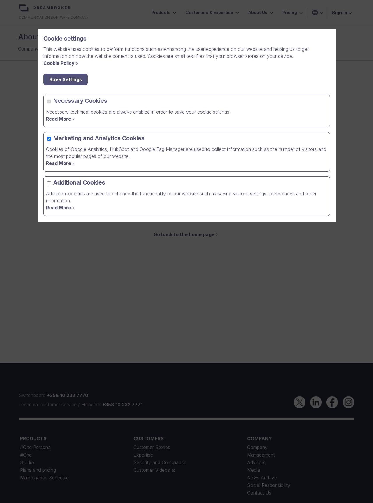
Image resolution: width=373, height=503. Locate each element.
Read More (58, 119)
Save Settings (65, 79)
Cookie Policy (59, 63)
